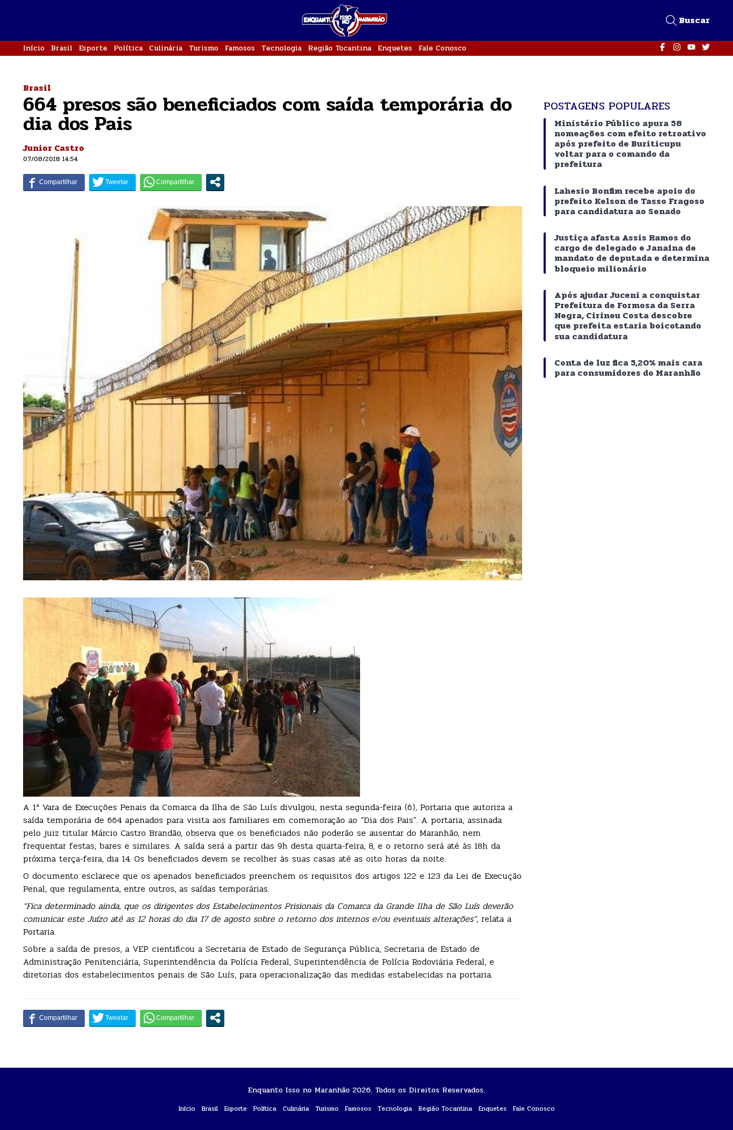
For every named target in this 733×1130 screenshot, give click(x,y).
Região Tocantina (339, 48)
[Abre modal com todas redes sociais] (215, 182)
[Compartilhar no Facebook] (54, 182)
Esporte (93, 48)
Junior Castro (53, 148)
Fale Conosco (442, 48)
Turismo (203, 48)
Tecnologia (281, 48)
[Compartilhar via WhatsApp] (171, 182)
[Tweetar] (112, 182)
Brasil (61, 48)
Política (128, 48)
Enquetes (395, 48)
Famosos (240, 48)
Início (34, 48)
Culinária (165, 48)
